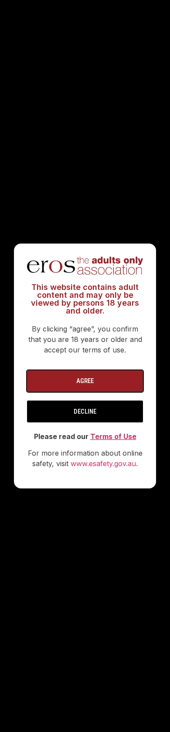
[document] (85, 366)
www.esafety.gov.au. (104, 463)
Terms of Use (113, 436)
